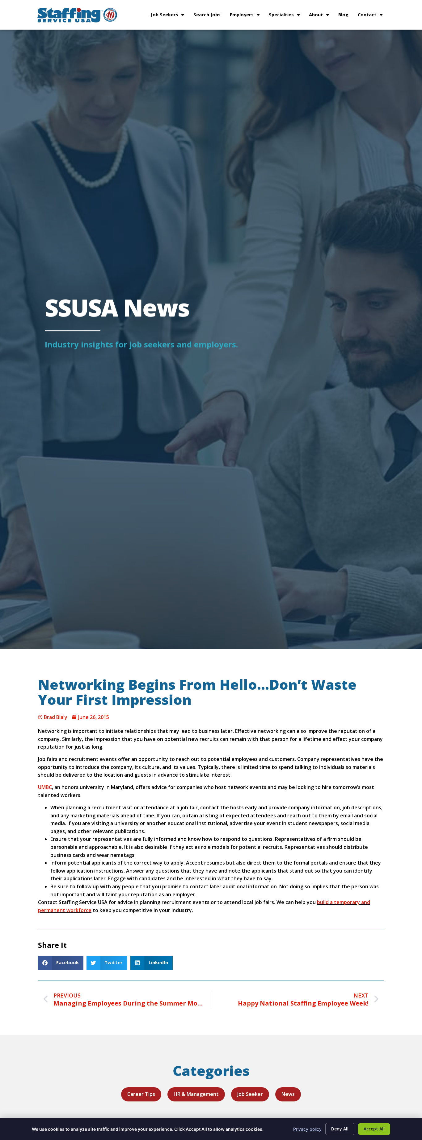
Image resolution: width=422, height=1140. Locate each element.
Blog (345, 15)
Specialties (286, 15)
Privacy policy (307, 1129)
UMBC (45, 787)
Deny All (339, 1129)
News (288, 1094)
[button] (60, 963)
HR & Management (196, 1094)
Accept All (374, 1129)
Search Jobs (209, 15)
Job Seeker (250, 1094)
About (321, 15)
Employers (247, 15)
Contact (372, 15)
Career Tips (141, 1094)
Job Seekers (170, 15)
